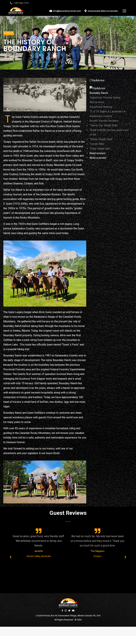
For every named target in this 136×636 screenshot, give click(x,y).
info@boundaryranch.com (67, 11)
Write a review (98, 157)
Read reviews (97, 153)
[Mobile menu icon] (124, 11)
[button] (8, 33)
